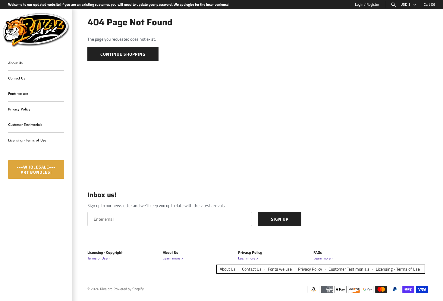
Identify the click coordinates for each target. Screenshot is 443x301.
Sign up (279, 219)
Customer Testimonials (25, 124)
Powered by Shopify (129, 289)
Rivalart (106, 289)
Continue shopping (123, 54)
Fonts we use (18, 93)
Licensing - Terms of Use (27, 140)
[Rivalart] (36, 29)
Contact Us (16, 78)
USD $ (405, 4)
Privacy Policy (19, 109)
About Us (15, 62)
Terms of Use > (99, 258)
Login (359, 4)
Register (372, 4)
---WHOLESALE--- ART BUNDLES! (36, 169)
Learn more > (173, 258)
